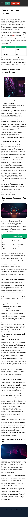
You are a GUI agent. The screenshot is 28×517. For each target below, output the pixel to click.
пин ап (14, 35)
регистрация (15, 3)
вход (7, 3)
